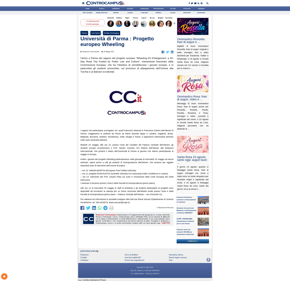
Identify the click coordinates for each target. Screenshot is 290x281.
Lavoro (130, 12)
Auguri (172, 12)
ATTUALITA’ (187, 8)
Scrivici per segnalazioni (134, 260)
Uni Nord (96, 33)
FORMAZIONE (144, 8)
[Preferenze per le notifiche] (4, 276)
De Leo (152, 18)
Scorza (135, 18)
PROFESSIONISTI (158, 8)
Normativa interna (176, 255)
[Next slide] (174, 23)
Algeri (127, 18)
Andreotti (110, 18)
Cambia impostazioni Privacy (94, 280)
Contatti (83, 257)
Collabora (84, 260)
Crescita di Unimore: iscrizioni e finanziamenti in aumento (186, 199)
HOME (87, 8)
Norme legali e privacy (178, 257)
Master (115, 12)
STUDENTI (130, 8)
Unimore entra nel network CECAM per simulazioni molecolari (185, 232)
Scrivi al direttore (131, 255)
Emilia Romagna (111, 33)
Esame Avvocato (102, 12)
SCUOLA (101, 8)
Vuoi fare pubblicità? (133, 257)
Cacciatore (169, 18)
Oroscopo (187, 12)
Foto (171, 260)
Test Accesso (87, 12)
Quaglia (160, 18)
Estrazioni (201, 12)
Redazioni (84, 255)
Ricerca (158, 12)
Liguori (143, 18)
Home (84, 33)
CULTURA (173, 8)
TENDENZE (201, 8)
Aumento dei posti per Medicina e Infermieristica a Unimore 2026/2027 (186, 210)
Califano (119, 18)
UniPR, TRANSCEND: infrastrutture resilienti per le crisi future (185, 221)
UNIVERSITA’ (116, 8)
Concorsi (144, 12)
